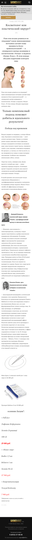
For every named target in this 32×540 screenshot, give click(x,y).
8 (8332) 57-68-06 (16, 535)
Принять (8, 17)
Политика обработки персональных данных (16, 527)
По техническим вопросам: (16, 537)
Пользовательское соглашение (16, 529)
